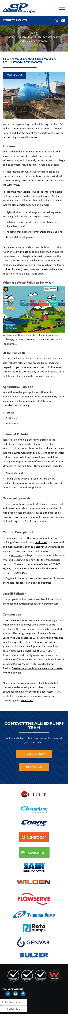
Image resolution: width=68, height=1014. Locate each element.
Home (10, 37)
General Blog (25, 37)
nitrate (56, 547)
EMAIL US (36, 767)
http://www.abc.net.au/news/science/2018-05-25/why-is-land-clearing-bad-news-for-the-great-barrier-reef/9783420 (32, 568)
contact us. (27, 700)
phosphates (40, 547)
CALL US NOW (36, 754)
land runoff (41, 542)
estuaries (16, 555)
